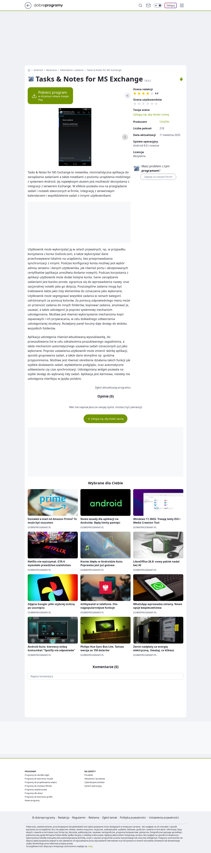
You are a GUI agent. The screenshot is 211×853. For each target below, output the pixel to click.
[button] (181, 5)
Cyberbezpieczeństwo (94, 782)
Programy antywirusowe (36, 789)
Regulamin (79, 817)
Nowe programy (32, 800)
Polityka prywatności (133, 817)
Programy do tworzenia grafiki (38, 796)
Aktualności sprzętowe (94, 778)
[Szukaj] (140, 5)
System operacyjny (93, 786)
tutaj (90, 846)
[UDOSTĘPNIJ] (127, 96)
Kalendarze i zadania (71, 70)
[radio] (134, 93)
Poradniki (88, 775)
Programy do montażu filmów (38, 786)
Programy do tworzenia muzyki (39, 778)
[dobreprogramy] (51, 5)
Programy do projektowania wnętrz (41, 782)
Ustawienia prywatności (164, 817)
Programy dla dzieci (34, 793)
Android (38, 70)
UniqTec (165, 121)
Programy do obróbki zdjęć (37, 775)
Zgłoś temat (109, 817)
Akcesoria (51, 70)
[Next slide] (125, 137)
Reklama (94, 817)
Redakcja (63, 817)
